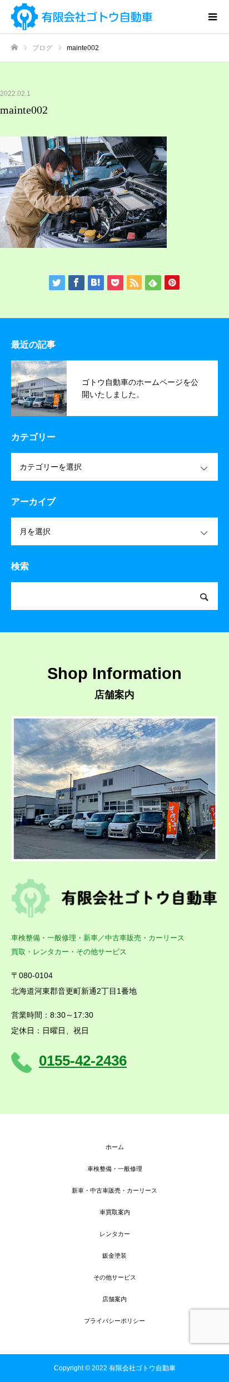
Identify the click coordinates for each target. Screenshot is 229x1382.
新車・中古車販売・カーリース (114, 1190)
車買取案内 (114, 1212)
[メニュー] (212, 16)
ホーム (115, 1147)
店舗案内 (114, 1299)
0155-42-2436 (83, 1060)
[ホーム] (14, 47)
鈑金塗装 (114, 1255)
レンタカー (114, 1233)
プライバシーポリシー (114, 1320)
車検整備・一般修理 (114, 1168)
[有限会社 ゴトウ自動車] (103, 16)
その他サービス (114, 1277)
